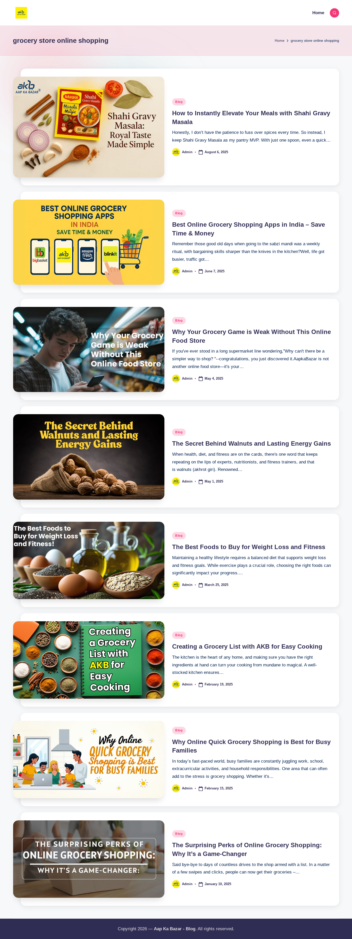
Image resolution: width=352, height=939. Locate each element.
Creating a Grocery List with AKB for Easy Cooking (247, 646)
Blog (179, 102)
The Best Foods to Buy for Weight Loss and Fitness (248, 546)
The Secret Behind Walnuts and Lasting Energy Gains (251, 443)
